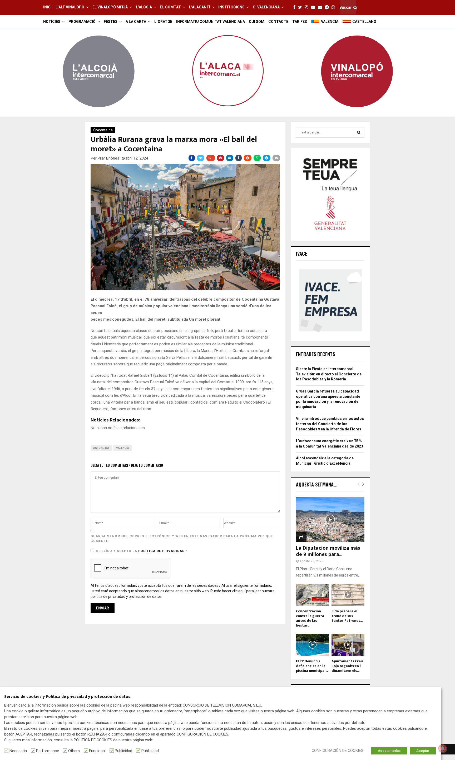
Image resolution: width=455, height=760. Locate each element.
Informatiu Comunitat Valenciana (210, 21)
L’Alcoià (144, 7)
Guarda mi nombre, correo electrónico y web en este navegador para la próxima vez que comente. (182, 538)
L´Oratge (163, 21)
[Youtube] (314, 7)
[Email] (321, 7)
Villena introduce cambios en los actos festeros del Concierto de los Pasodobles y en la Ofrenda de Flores (330, 423)
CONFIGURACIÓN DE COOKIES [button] (337, 750)
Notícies (51, 21)
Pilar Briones (108, 158)
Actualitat (101, 447)
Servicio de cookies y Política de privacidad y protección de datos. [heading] (67, 697)
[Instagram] (308, 7)
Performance (47, 750)
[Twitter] (301, 7)
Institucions (231, 7)
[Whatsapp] (335, 7)
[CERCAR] (358, 132)
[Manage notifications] (442, 748)
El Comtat (170, 7)
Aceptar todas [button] (389, 751)
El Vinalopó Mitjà (110, 7)
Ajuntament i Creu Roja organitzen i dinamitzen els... (347, 666)
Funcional (97, 750)
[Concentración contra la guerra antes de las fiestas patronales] (312, 595)
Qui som (256, 21)
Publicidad (123, 750)
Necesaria (18, 750)
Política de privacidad (162, 551)
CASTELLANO (364, 21)
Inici (47, 7)
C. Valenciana (266, 7)
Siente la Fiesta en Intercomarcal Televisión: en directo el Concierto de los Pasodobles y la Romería (329, 374)
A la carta (136, 21)
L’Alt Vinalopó (70, 7)
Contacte (278, 21)
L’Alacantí (199, 7)
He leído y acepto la (141, 551)
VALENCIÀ (329, 21)
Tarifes (299, 21)
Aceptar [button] (422, 751)
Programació (82, 21)
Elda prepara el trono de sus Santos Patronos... (347, 616)
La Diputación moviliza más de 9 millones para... (328, 551)
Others (74, 750)
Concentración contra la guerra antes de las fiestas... (310, 618)
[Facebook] (295, 7)
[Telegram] (328, 7)
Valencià (122, 447)
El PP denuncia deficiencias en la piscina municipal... (312, 666)
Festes (110, 21)
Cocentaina (103, 130)
